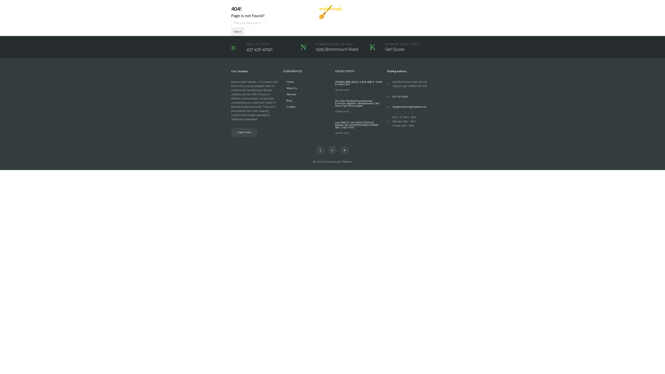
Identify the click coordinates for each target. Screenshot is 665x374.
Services (264, 12)
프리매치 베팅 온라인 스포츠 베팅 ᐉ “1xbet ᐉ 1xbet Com (358, 83)
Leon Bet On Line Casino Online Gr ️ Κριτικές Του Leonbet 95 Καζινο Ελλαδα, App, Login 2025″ (357, 125)
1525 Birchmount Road (337, 49)
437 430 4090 (259, 49)
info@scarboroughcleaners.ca (409, 106)
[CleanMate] (332, 12)
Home (234, 12)
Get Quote (395, 49)
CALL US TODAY (258, 44)
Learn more (244, 132)
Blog (417, 12)
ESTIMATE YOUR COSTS (402, 44)
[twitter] (320, 150)
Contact (429, 12)
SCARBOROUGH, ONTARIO (334, 44)
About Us (249, 12)
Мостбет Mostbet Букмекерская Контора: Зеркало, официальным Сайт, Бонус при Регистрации (357, 103)
